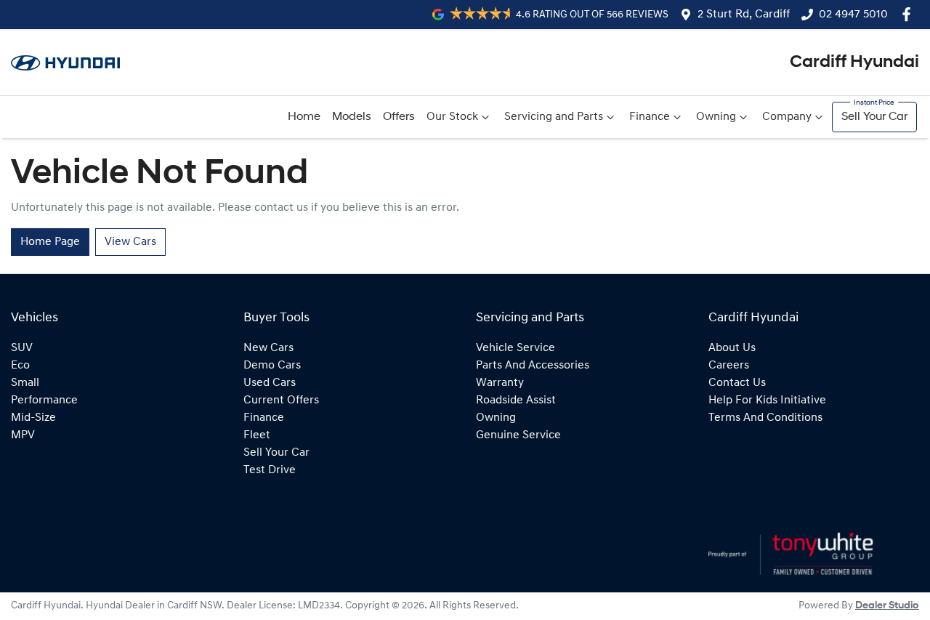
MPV (23, 435)
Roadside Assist (516, 400)
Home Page (50, 242)
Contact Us (737, 383)
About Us (732, 348)
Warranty (500, 383)
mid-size (33, 418)
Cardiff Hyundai (854, 62)
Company (787, 117)
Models (351, 117)
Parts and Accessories (532, 365)
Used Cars (269, 383)
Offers (399, 117)
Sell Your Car (874, 117)
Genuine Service (518, 435)
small (25, 383)
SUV (22, 348)
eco (20, 365)
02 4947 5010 (853, 14)
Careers (728, 365)
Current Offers (281, 400)
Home (304, 117)
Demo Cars (272, 365)
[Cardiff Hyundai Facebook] (909, 14)
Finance (649, 117)
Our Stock (452, 117)
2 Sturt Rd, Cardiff (744, 14)
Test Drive (269, 470)
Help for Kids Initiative (767, 400)
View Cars (130, 242)
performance (44, 400)
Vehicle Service (515, 348)
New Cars (268, 348)
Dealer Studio (887, 605)
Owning (716, 117)
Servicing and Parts (553, 117)
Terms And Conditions (765, 418)
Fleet (256, 435)
